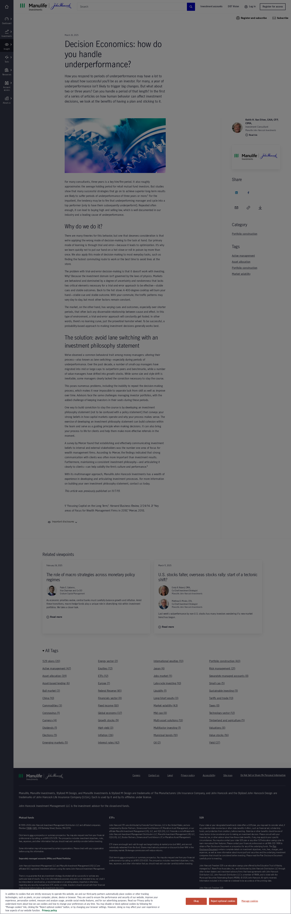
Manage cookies (249, 901)
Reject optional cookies (223, 901)
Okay (196, 901)
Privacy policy (49, 910)
